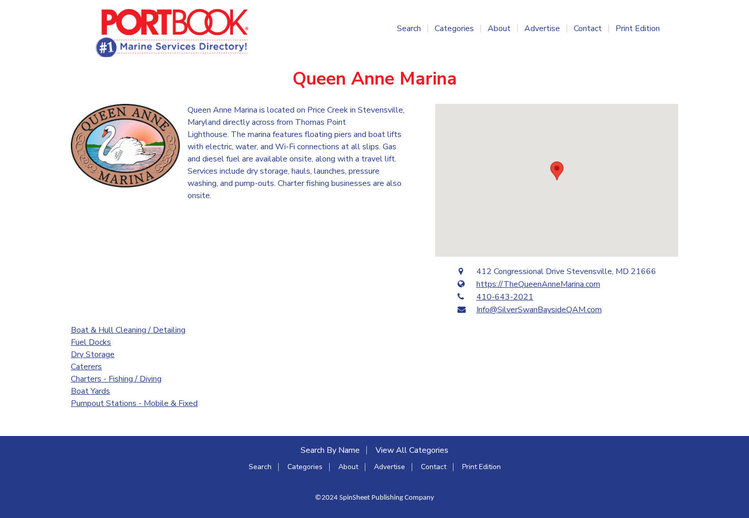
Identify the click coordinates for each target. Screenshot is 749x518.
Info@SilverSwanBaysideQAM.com (539, 309)
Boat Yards (90, 391)
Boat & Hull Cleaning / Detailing (128, 330)
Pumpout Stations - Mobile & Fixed (134, 403)
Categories (454, 28)
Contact (588, 28)
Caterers (86, 366)
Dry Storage (93, 354)
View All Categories (412, 450)
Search (409, 28)
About (499, 28)
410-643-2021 (504, 297)
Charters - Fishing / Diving (116, 379)
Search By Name (330, 450)
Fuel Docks (91, 342)
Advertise (542, 28)
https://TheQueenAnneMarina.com (538, 284)
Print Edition (638, 28)
